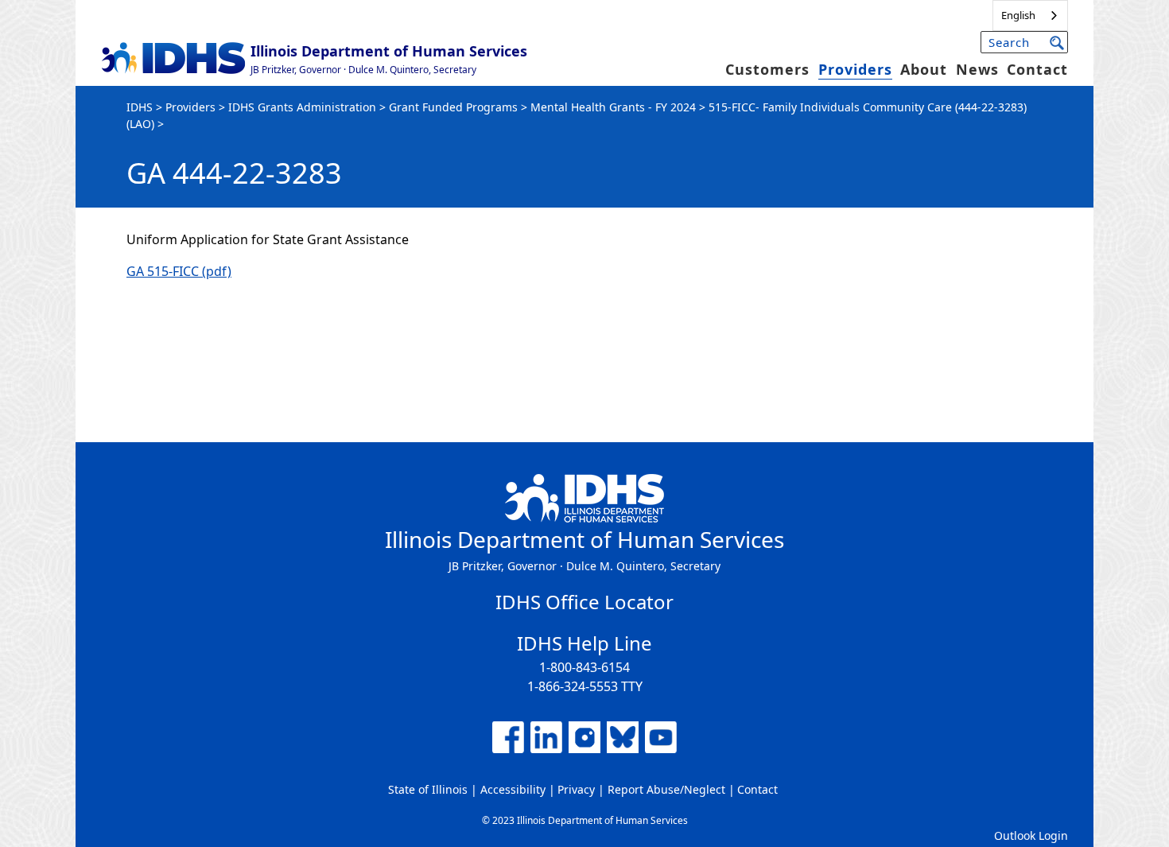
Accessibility (513, 789)
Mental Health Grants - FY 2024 (613, 107)
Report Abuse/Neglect (666, 789)
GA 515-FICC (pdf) (178, 271)
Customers (767, 69)
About (923, 69)
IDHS (139, 107)
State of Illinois (428, 789)
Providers (855, 69)
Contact (1037, 69)
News (977, 69)
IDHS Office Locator (584, 602)
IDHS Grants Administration (302, 107)
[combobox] (1030, 15)
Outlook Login (1031, 835)
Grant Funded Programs (453, 107)
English (1018, 15)
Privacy (576, 789)
